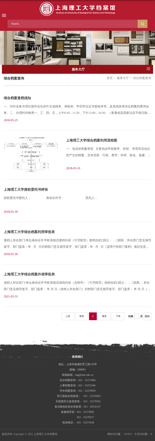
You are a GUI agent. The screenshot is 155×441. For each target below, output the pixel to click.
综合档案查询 (142, 78)
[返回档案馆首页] (77, 9)
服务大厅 (123, 78)
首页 (110, 78)
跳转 (147, 316)
